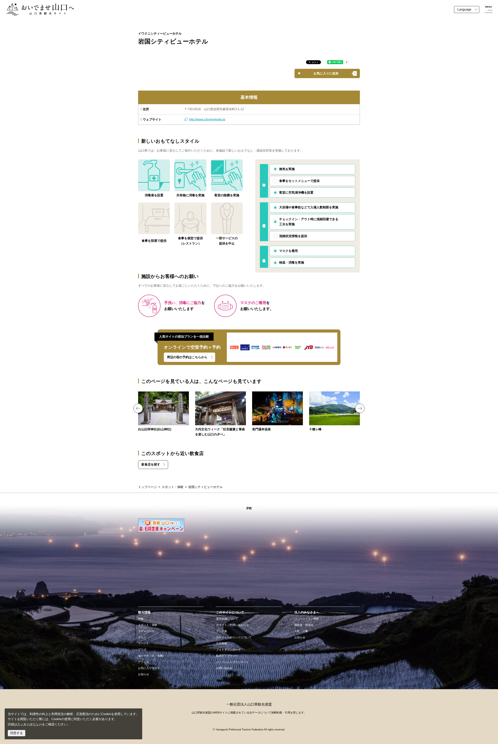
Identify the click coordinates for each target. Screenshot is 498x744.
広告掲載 (221, 643)
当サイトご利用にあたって (232, 624)
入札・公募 (301, 631)
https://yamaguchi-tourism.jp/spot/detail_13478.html (277, 411)
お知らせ (143, 674)
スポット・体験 (172, 487)
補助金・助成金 (303, 624)
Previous (138, 408)
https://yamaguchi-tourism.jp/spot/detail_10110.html (334, 411)
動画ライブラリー (227, 655)
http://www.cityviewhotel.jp (207, 119)
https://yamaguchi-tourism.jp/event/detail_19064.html (220, 414)
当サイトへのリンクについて (234, 637)
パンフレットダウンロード (232, 662)
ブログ (142, 649)
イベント (143, 643)
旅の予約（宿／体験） (151, 655)
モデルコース (146, 631)
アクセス (143, 662)
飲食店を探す (150, 464)
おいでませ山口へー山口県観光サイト (32, 5)
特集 (141, 618)
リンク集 (221, 631)
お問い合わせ (224, 668)
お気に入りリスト (149, 668)
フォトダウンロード (228, 649)
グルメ (142, 637)
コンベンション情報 (306, 618)
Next (360, 408)
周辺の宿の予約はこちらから (187, 357)
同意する (16, 733)
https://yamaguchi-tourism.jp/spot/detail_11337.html (163, 411)
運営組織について (227, 618)
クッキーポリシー (29, 724)
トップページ (147, 487)
